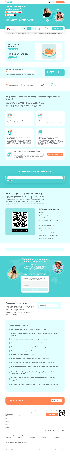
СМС (30, 2)
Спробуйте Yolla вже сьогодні (55, 154)
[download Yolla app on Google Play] (24, 230)
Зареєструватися (56, 400)
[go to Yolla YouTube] (53, 430)
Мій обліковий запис (60, 2)
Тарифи (6, 413)
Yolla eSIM (7, 421)
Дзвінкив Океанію (57, 437)
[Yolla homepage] (8, 2)
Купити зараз (57, 28)
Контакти (18, 415)
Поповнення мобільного (23, 2)
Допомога (43, 2)
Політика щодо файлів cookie (39, 449)
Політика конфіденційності (60, 449)
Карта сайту (7, 427)
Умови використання (49, 449)
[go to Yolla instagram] (48, 430)
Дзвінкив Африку (33, 437)
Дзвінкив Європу (8, 437)
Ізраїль (10, 180)
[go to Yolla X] (50, 430)
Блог (39, 2)
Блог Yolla (7, 425)
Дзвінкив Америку (45, 437)
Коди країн (7, 419)
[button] (51, 2)
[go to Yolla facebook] (46, 430)
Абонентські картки (8, 422)
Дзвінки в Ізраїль (31, 414)
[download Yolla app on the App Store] (16, 230)
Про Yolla (6, 424)
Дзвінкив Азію (19, 437)
